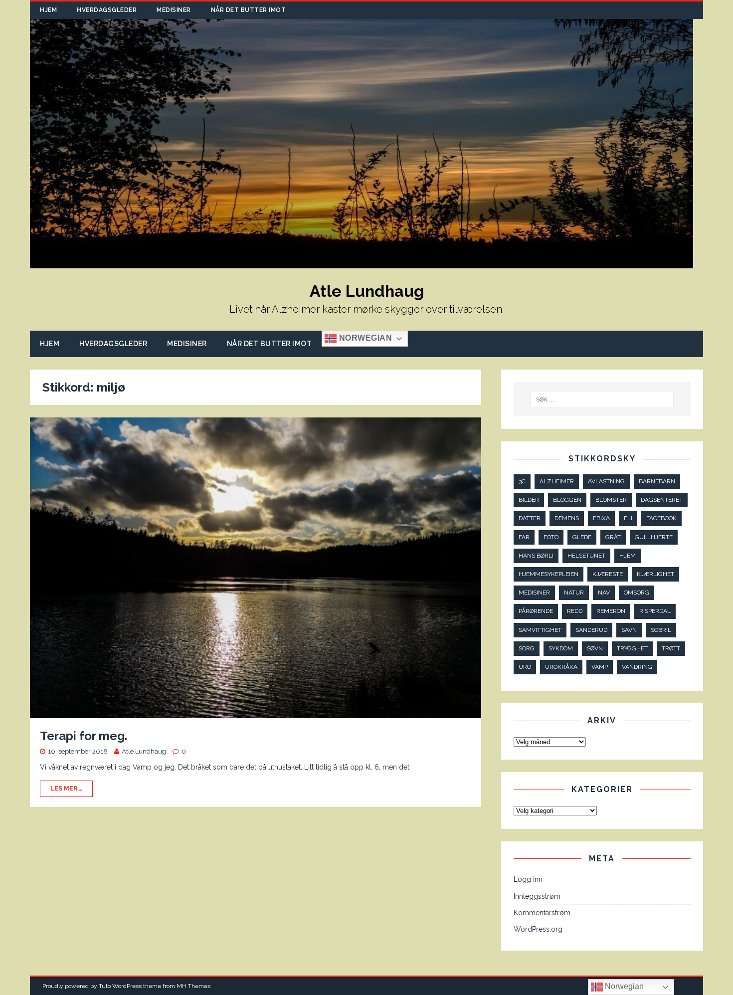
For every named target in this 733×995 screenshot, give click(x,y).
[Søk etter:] (602, 399)
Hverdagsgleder (107, 9)
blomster (611, 499)
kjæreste (607, 574)
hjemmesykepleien (548, 574)
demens (566, 518)
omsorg (636, 592)
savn (629, 629)
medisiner (534, 592)
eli (628, 518)
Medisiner (174, 9)
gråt (613, 537)
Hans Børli (536, 555)
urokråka (561, 666)
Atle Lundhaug (144, 751)
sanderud (591, 629)
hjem (627, 555)
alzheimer (557, 481)
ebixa (601, 518)
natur (574, 592)
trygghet (632, 648)
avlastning (606, 481)
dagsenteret (662, 499)
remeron (610, 610)
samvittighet (540, 629)
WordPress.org (538, 929)
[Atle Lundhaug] (361, 263)
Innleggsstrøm (537, 896)
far (524, 537)
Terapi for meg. (83, 736)
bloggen (567, 499)
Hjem (48, 9)
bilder (529, 499)
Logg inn (528, 879)
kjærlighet (655, 574)
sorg (527, 648)
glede (581, 537)
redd (574, 610)
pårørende (536, 610)
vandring (637, 666)
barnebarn (657, 481)
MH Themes (193, 986)
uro (525, 666)
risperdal (655, 610)
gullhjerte (654, 537)
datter (530, 518)
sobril (661, 629)
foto (551, 537)
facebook (661, 518)
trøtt (671, 648)
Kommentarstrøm (542, 913)
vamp (599, 666)
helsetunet (586, 555)
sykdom (561, 648)
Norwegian (364, 338)
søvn (595, 648)
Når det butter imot (248, 9)
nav (604, 592)
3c (522, 481)
